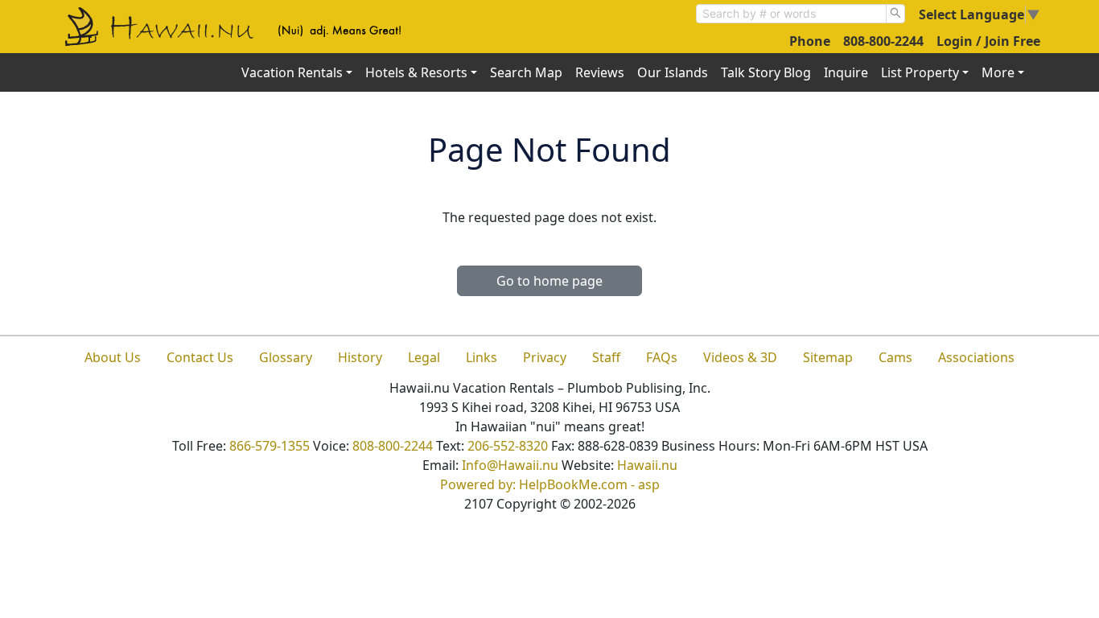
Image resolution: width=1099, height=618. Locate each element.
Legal (424, 357)
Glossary (285, 357)
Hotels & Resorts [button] (416, 72)
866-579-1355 (269, 446)
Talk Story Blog (766, 72)
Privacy (544, 357)
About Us (112, 357)
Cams (895, 357)
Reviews (599, 72)
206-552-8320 (507, 446)
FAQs (661, 357)
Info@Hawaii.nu (510, 465)
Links (481, 357)
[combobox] (791, 13)
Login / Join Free (988, 41)
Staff (606, 357)
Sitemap (828, 357)
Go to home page (549, 281)
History (360, 357)
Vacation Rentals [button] (292, 72)
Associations (976, 357)
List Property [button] (920, 72)
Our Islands (672, 72)
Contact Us (200, 357)
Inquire (846, 72)
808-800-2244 (883, 41)
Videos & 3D (740, 357)
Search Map (526, 72)
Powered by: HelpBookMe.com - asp (550, 484)
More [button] (998, 72)
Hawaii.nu (647, 465)
